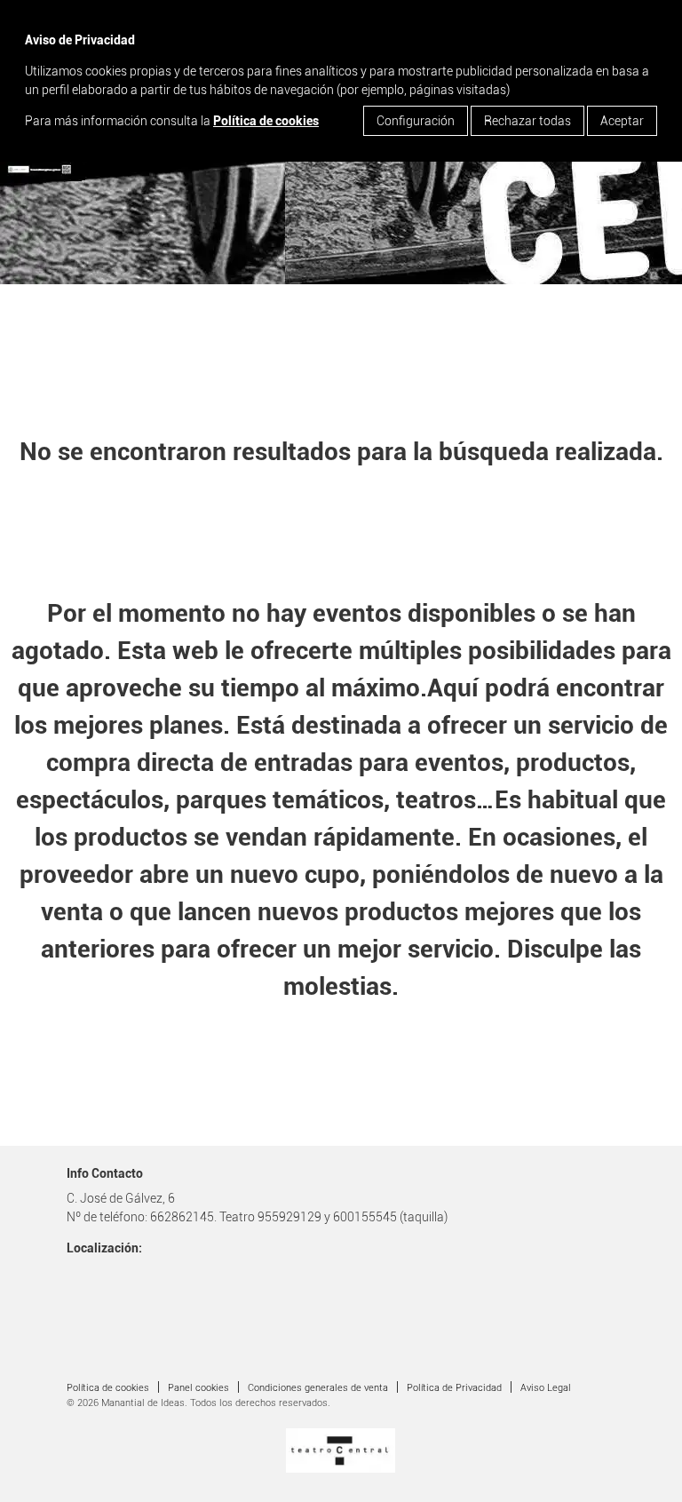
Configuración (416, 121)
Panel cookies (198, 1388)
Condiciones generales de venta (318, 1388)
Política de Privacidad (454, 1388)
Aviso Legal (545, 1388)
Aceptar (622, 121)
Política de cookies (266, 121)
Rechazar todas (527, 121)
